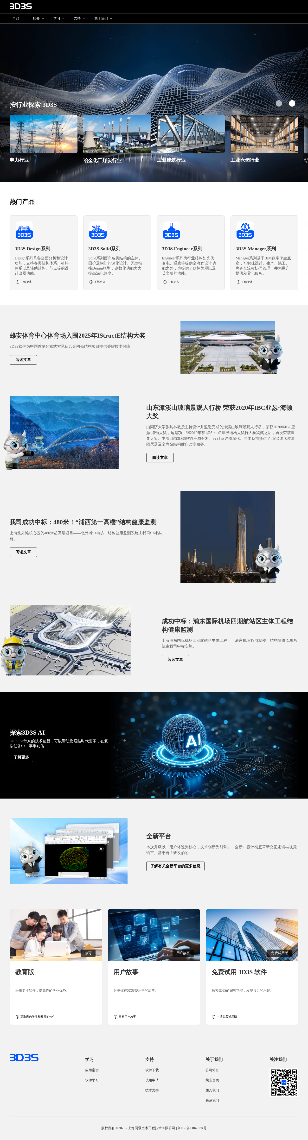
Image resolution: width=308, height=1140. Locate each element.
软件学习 (92, 1080)
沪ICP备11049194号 (192, 1128)
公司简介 (212, 1070)
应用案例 (92, 1070)
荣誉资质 (212, 1080)
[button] (292, 103)
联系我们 (212, 1100)
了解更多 (21, 757)
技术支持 (152, 1090)
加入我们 (212, 1090)
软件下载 (152, 1070)
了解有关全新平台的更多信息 (175, 866)
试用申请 (152, 1080)
